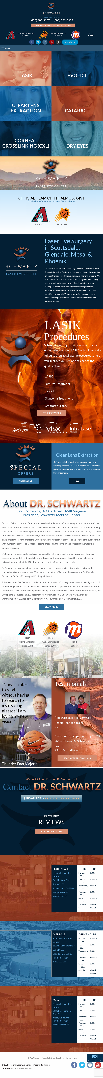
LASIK (49, 376)
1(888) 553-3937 (62, 20)
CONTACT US (25, 481)
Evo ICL (50, 391)
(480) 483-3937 (40, 20)
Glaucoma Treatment (58, 398)
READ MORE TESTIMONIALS (77, 758)
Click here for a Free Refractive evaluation (53, 25)
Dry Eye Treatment (57, 384)
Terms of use (71, 1058)
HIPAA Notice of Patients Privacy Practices (45, 1058)
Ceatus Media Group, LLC (25, 1068)
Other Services (51, 413)
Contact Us (94, 1060)
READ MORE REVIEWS (51, 831)
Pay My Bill (70, 41)
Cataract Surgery (56, 405)
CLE (77, 481)
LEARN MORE (51, 607)
